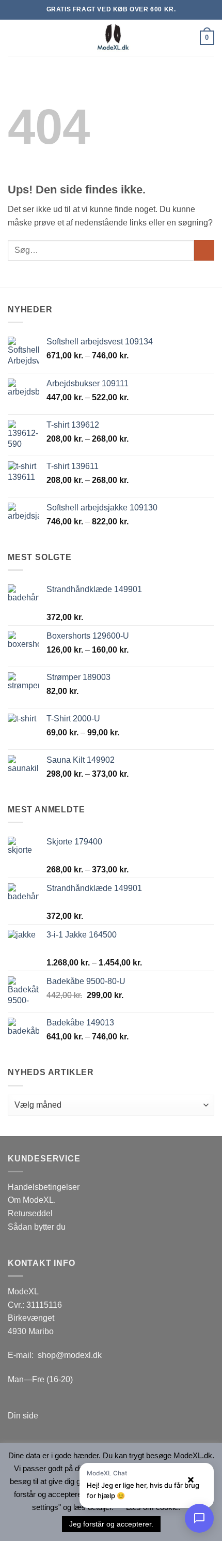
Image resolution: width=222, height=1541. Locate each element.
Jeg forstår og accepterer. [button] (111, 1524)
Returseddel (30, 1213)
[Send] (204, 250)
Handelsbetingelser (44, 1187)
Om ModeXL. (32, 1200)
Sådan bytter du (37, 1226)
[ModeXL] (111, 38)
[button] (14, 37)
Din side (23, 1415)
